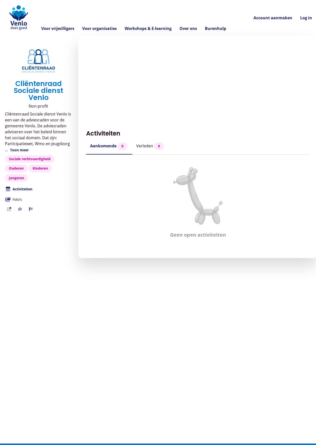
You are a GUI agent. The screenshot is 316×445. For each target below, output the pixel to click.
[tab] (109, 147)
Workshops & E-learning (148, 28)
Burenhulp (215, 28)
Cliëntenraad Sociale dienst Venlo (38, 90)
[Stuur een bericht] (20, 209)
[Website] (9, 209)
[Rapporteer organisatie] (31, 209)
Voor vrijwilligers (57, 28)
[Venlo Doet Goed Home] (18, 17)
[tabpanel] (198, 202)
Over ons (188, 28)
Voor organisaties (99, 28)
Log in (306, 17)
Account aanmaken (273, 17)
